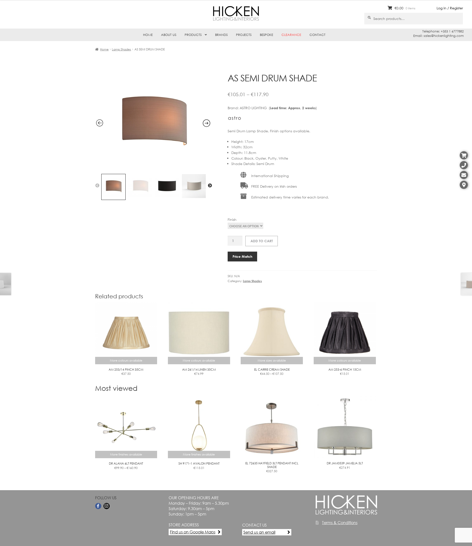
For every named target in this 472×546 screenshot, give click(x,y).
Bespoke (266, 35)
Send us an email (259, 532)
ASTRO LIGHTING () (278, 108)
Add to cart (262, 241)
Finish (232, 219)
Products (193, 35)
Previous (97, 185)
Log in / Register (450, 8)
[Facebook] (98, 506)
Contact (317, 35)
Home (148, 35)
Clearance (291, 35)
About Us (168, 35)
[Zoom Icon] (153, 168)
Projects (243, 35)
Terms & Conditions (339, 522)
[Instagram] (106, 506)
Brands (221, 35)
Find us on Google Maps (192, 531)
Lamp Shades (121, 49)
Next (209, 185)
